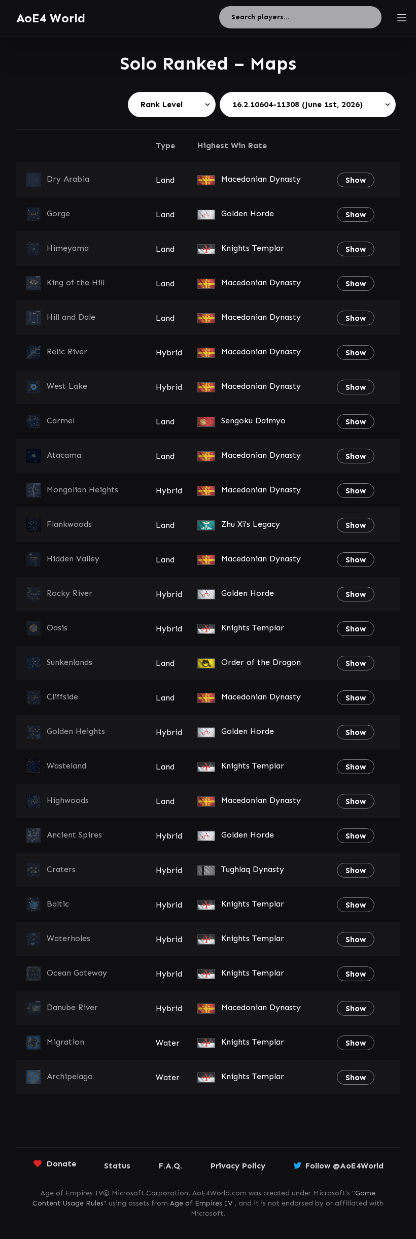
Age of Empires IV (201, 1203)
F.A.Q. (170, 1165)
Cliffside (62, 696)
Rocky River (69, 593)
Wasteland (66, 766)
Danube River (72, 1007)
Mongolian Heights (82, 489)
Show (355, 180)
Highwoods (68, 800)
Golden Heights (76, 731)
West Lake (67, 386)
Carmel (61, 420)
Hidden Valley (73, 558)
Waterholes (68, 938)
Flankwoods (69, 524)
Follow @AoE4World (344, 1165)
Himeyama (68, 248)
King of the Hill (76, 282)
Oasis (57, 627)
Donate (61, 1163)
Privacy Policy (238, 1165)
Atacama (64, 455)
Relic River (67, 351)
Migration (65, 1042)
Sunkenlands (69, 662)
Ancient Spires (74, 835)
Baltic (58, 904)
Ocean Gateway (77, 973)
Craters (61, 869)
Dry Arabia (68, 179)
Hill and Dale (71, 317)
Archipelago (70, 1076)
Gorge (58, 213)
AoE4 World (50, 18)
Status (117, 1165)
